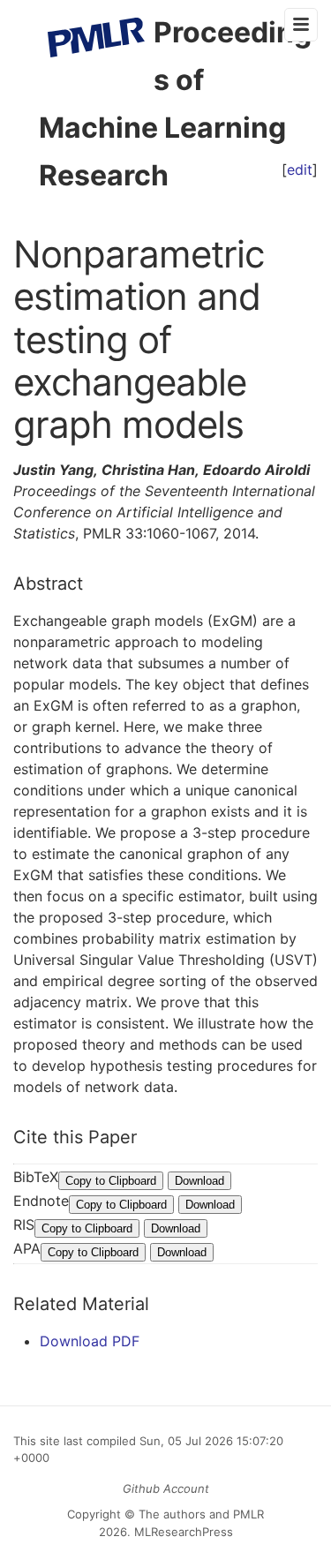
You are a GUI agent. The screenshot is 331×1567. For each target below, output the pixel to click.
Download (199, 1180)
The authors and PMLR (201, 1514)
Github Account (166, 1488)
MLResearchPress (182, 1532)
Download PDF (89, 1341)
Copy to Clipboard (110, 1180)
